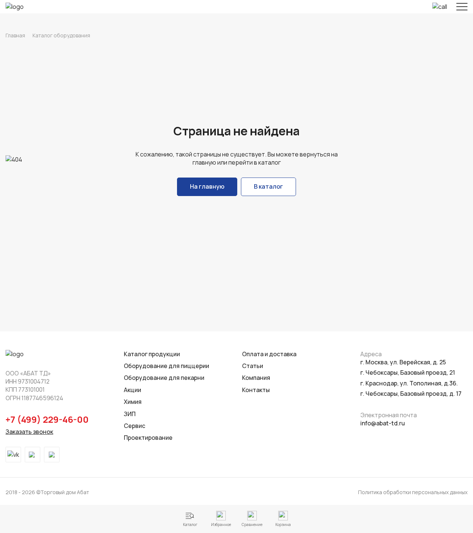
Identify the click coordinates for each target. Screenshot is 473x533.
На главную (207, 186)
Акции (132, 390)
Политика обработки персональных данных (412, 492)
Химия (133, 402)
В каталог (268, 186)
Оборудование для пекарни (164, 378)
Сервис (134, 426)
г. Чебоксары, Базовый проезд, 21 (407, 372)
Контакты (256, 390)
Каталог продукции (152, 354)
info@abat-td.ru (382, 423)
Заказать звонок (29, 432)
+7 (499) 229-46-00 (47, 419)
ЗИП (130, 414)
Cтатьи (252, 366)
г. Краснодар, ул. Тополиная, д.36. (409, 383)
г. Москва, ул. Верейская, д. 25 (403, 362)
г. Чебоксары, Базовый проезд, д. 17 (411, 393)
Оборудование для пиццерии (166, 366)
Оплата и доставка (269, 354)
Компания (256, 378)
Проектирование (148, 438)
